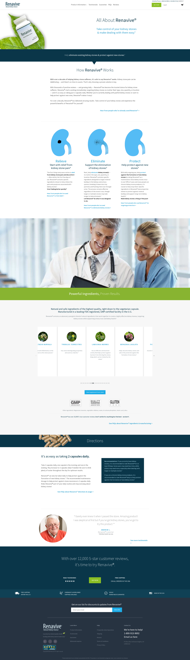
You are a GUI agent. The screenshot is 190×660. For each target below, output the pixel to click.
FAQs (110, 5)
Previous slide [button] (36, 355)
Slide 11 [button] (101, 383)
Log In (165, 5)
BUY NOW (156, 5)
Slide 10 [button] (99, 383)
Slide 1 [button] (81, 383)
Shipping (99, 634)
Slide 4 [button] (87, 383)
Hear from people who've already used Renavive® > (120, 111)
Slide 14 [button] (106, 383)
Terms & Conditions (102, 641)
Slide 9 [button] (97, 383)
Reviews (116, 5)
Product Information (79, 4)
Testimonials (93, 5)
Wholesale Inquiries (76, 641)
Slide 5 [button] (89, 383)
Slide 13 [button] (104, 383)
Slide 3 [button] (85, 383)
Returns (99, 637)
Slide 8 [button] (95, 383)
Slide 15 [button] (108, 383)
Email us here (130, 636)
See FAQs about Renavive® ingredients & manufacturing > (130, 423)
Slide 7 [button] (93, 383)
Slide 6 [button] (91, 383)
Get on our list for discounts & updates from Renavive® (96, 604)
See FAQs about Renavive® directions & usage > (75, 492)
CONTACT (181, 1)
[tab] (81, 383)
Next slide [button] (154, 355)
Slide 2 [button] (83, 383)
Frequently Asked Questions (105, 630)
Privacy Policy (101, 645)
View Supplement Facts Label (95, 392)
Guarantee (103, 5)
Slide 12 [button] (103, 383)
